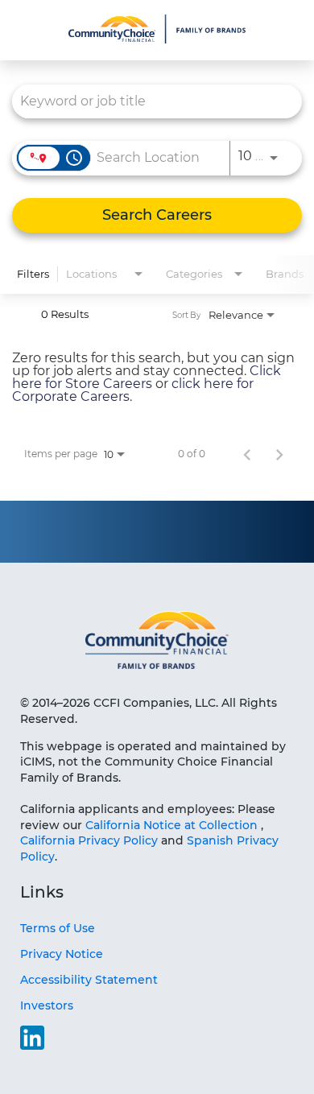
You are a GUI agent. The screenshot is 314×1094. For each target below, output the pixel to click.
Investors (46, 1005)
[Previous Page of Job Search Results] (247, 454)
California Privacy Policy (90, 840)
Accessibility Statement (89, 979)
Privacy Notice (61, 954)
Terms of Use (57, 928)
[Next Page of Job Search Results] (279, 454)
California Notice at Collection (171, 825)
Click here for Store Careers (146, 377)
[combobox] (149, 101)
